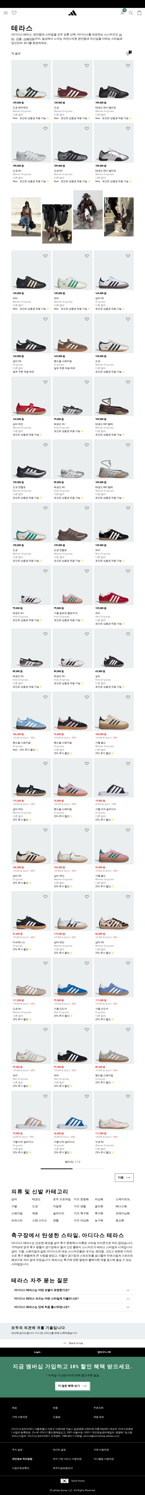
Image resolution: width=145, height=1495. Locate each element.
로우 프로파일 (62, 1199)
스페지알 (29, 39)
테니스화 (121, 1206)
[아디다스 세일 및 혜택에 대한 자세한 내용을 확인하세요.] (72, 4)
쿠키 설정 (17, 1450)
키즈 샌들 (80, 1206)
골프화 (99, 1206)
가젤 (19, 39)
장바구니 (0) (104, 1352)
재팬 (35, 1213)
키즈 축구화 (81, 1213)
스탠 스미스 (39, 1220)
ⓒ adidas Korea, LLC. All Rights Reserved (72, 1490)
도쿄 (35, 1206)
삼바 (14, 1199)
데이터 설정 (59, 1450)
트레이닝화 (123, 1213)
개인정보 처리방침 (22, 1459)
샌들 (56, 1220)
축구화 (99, 1213)
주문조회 (98, 1408)
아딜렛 (57, 1206)
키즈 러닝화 (81, 1220)
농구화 (99, 1220)
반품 (55, 1408)
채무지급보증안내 (63, 1468)
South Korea (78, 1481)
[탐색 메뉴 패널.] (5, 13)
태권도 (36, 1199)
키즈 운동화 (81, 1199)
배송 (14, 1408)
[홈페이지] (72, 14)
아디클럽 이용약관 (104, 1459)
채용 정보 (99, 1417)
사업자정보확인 (20, 1468)
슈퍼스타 (17, 1220)
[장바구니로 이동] (139, 13)
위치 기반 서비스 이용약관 (67, 1459)
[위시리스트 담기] (45, 66)
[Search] (131, 13)
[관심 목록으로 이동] (14, 13)
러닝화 (99, 1199)
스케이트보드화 (124, 1200)
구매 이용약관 (19, 1417)
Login (37, 1352)
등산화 (120, 1220)
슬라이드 (58, 1213)
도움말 (56, 1417)
